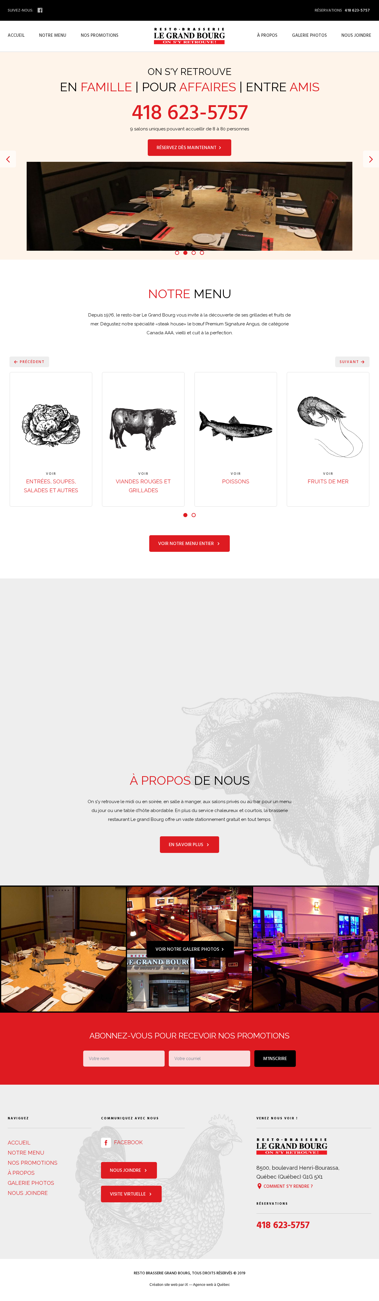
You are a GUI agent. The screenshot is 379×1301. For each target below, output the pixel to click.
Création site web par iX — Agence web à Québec (190, 1285)
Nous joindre (356, 35)
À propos (267, 35)
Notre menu (52, 35)
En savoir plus (187, 844)
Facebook (127, 1142)
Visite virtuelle (129, 1194)
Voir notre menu (187, 178)
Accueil (16, 35)
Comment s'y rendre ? (287, 1186)
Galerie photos (309, 35)
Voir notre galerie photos (187, 949)
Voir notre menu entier (187, 543)
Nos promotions (99, 35)
